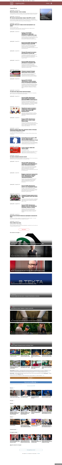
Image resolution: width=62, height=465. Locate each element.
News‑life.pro (21, 0)
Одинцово (12, 10)
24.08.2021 (47, 3)
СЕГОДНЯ (38, 453)
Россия (11, 400)
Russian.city (11, 0)
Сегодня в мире (13, 432)
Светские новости (11, 384)
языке (35, 375)
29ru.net (11, 359)
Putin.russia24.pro (12, 389)
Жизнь (11, 403)
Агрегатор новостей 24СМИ (31, 385)
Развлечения (13, 429)
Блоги (11, 416)
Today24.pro (11, 433)
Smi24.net (11, 348)
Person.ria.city (26, 0)
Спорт (30, 0)
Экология (33, 0)
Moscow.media (16, 0)
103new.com (48, 371)
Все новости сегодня (15, 232)
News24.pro (11, 418)
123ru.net (50, 0)
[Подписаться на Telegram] (48, 0)
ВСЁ (26, 453)
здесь (43, 375)
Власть (11, 387)
